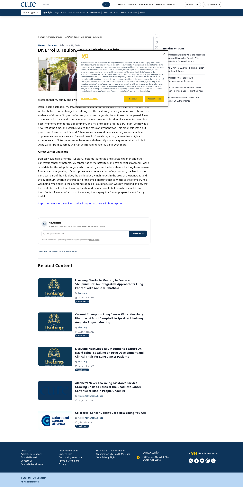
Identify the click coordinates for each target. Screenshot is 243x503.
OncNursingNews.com (70, 457)
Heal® (123, 12)
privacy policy (94, 239)
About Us (26, 450)
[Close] (164, 54)
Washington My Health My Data (113, 454)
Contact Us (26, 460)
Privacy (62, 464)
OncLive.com (65, 454)
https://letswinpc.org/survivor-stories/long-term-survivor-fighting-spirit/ (80, 203)
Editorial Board (29, 457)
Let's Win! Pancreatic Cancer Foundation (58, 251)
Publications (132, 12)
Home (41, 37)
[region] (122, 78)
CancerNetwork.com (32, 464)
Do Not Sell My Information (110, 450)
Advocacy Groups (54, 37)
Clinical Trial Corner (110, 12)
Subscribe (136, 233)
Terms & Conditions (68, 460)
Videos (142, 12)
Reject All (133, 99)
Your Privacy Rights (106, 457)
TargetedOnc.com (68, 450)
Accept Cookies (154, 99)
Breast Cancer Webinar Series (73, 12)
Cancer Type (29, 12)
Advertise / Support (31, 454)
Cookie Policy (145, 91)
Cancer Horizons (93, 12)
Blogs (57, 12)
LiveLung (82, 293)
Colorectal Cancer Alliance (90, 396)
